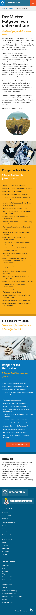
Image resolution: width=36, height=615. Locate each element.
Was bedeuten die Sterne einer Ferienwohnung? (14, 239)
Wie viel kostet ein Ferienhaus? (14, 429)
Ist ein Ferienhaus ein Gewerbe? (14, 383)
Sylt (3, 568)
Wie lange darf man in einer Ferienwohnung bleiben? (13, 291)
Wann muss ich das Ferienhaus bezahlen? (18, 188)
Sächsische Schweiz (9, 580)
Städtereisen (7, 539)
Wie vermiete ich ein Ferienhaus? (15, 423)
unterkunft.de (7, 509)
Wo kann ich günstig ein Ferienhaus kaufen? (16, 436)
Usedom (5, 571)
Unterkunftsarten (8, 522)
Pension (5, 526)
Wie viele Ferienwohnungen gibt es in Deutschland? (17, 304)
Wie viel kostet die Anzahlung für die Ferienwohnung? (16, 296)
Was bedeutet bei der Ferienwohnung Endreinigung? (16, 244)
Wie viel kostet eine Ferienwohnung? (16, 300)
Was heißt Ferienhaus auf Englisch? (16, 194)
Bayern (4, 588)
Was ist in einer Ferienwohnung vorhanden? (14, 272)
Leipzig (4, 554)
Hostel (4, 532)
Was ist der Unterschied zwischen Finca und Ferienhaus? (17, 204)
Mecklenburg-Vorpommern (12, 596)
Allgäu (4, 574)
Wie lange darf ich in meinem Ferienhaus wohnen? (18, 416)
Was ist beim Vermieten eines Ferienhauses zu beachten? (14, 399)
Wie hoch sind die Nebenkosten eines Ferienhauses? (16, 410)
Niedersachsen (7, 602)
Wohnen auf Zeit (8, 535)
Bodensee (5, 565)
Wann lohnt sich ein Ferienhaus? (15, 185)
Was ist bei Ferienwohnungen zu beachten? (15, 254)
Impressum (6, 518)
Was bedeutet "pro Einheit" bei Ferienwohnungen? (14, 249)
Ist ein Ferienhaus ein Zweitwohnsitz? (17, 386)
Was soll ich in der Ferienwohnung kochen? (18, 281)
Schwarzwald (7, 577)
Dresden (5, 545)
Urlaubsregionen (8, 562)
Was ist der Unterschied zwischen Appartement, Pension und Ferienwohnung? (15, 261)
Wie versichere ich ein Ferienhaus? (15, 426)
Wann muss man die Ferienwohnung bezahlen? (16, 233)
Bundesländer (7, 584)
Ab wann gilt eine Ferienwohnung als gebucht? (16, 228)
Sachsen (5, 599)
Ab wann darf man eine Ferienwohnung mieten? (17, 223)
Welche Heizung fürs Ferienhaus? (15, 403)
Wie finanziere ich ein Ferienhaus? (15, 406)
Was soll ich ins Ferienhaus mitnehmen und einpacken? (17, 212)
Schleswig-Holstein (9, 593)
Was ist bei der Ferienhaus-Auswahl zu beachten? (17, 199)
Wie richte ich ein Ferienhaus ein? (15, 420)
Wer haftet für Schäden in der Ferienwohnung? (14, 286)
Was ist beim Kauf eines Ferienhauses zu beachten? (18, 394)
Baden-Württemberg (9, 590)
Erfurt (4, 557)
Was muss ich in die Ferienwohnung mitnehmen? (16, 277)
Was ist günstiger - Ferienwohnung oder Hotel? (17, 267)
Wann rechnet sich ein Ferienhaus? (15, 389)
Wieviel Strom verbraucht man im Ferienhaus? (15, 218)
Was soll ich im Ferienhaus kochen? (16, 208)
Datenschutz (6, 515)
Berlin (4, 542)
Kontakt (5, 512)
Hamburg (5, 551)
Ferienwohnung (7, 529)
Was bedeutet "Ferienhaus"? (13, 191)
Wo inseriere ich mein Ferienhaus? (15, 432)
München (5, 548)
